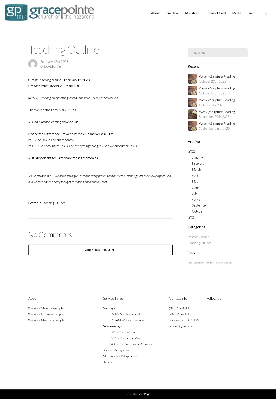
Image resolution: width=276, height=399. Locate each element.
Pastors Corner (198, 237)
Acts (190, 262)
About (155, 13)
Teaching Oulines (54, 203)
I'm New (172, 13)
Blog (263, 13)
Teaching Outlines (223, 262)
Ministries (192, 13)
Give (251, 13)
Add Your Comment (100, 250)
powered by (138, 394)
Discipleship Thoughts (203, 262)
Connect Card (216, 13)
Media (236, 13)
